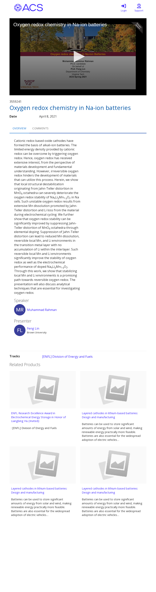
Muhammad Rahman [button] (42, 310)
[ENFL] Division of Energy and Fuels (67, 356)
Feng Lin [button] (33, 328)
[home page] (46, 7)
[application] (78, 56)
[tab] (19, 128)
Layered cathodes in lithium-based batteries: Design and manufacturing (110, 415)
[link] (123, 7)
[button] (78, 56)
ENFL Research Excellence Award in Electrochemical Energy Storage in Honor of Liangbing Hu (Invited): (38, 417)
